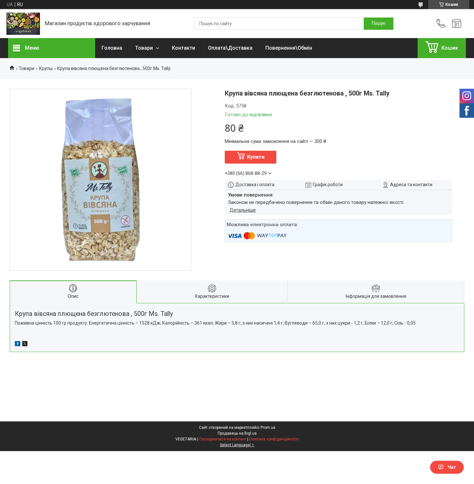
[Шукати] (378, 23)
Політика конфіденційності (274, 439)
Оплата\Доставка (230, 48)
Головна (112, 48)
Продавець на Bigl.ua (237, 433)
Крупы (46, 68)
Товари (144, 48)
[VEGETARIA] (23, 24)
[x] (24, 344)
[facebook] (17, 344)
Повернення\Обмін (288, 48)
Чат (452, 467)
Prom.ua (268, 427)
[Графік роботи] (456, 23)
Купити (255, 157)
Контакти (183, 48)
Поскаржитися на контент (222, 439)
